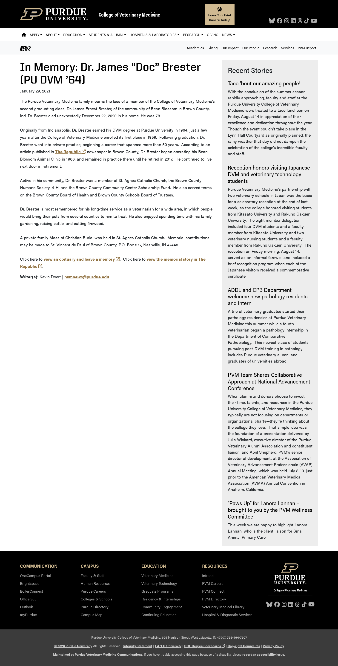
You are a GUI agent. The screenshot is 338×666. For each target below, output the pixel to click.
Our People (250, 47)
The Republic (70, 151)
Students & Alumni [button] (106, 34)
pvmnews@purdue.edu (86, 277)
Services (287, 47)
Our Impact (230, 47)
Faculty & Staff (92, 575)
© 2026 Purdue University (73, 645)
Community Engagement (161, 606)
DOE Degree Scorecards (204, 645)
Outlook (26, 606)
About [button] (51, 34)
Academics (195, 47)
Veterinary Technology (159, 583)
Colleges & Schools (96, 599)
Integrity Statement (137, 645)
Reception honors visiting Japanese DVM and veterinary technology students (269, 174)
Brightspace (29, 583)
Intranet (208, 575)
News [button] (227, 34)
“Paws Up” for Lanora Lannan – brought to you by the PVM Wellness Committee (270, 509)
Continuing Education (159, 614)
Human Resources (96, 583)
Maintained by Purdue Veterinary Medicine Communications (97, 654)
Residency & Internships (161, 599)
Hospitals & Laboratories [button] (153, 34)
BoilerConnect (31, 591)
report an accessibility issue (263, 654)
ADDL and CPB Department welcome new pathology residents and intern (268, 296)
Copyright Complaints (244, 645)
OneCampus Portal (35, 575)
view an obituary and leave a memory (82, 259)
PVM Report (307, 47)
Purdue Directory (95, 606)
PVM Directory (214, 599)
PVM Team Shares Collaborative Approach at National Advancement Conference (269, 381)
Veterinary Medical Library (223, 606)
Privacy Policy (273, 645)
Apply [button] (34, 34)
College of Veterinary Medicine (129, 14)
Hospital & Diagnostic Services (227, 614)
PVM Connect (213, 591)
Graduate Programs (157, 591)
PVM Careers (212, 583)
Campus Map (91, 614)
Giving (212, 34)
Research (270, 47)
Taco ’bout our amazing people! (264, 83)
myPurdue (28, 614)
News (25, 47)
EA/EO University (168, 645)
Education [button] (72, 34)
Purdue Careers (93, 591)
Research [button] (192, 34)
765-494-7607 (237, 637)
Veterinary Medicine (157, 575)
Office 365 (28, 599)
